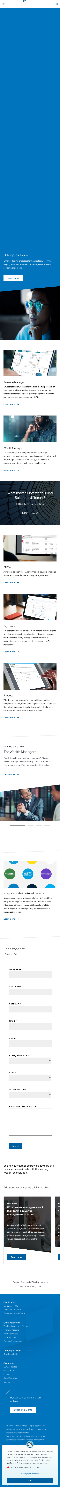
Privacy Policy (16, 1463)
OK (30, 1480)
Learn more (13, 278)
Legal (5, 1486)
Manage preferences (30, 1473)
